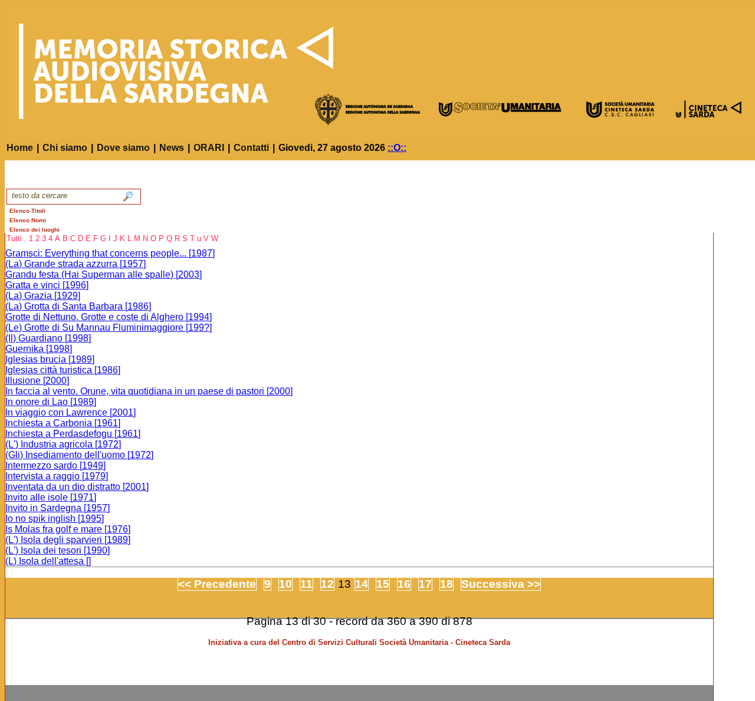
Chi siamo (64, 148)
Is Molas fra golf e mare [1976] (67, 529)
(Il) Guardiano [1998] (48, 338)
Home (19, 148)
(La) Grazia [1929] (42, 296)
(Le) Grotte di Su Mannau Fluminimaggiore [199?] (108, 327)
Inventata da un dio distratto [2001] (77, 487)
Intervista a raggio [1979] (56, 476)
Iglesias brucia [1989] (49, 359)
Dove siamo (123, 148)
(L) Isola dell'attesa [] (48, 561)
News (171, 148)
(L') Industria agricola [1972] (63, 444)
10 (285, 584)
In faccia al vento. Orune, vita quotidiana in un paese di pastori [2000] (149, 391)
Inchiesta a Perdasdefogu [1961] (72, 434)
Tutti (14, 238)
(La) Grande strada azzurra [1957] (75, 264)
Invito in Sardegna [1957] (57, 508)
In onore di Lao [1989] (50, 402)
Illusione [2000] (37, 381)
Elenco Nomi (27, 220)
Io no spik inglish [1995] (54, 519)
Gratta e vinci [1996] (46, 285)
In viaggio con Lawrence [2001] (70, 412)
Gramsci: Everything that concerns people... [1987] (110, 253)
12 (327, 584)
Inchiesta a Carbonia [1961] (62, 423)
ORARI (208, 148)
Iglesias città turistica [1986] (62, 370)
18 (446, 584)
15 (382, 584)
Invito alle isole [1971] (50, 497)
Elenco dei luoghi (34, 229)
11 (306, 584)
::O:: (397, 148)
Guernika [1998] (38, 349)
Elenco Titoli (27, 211)
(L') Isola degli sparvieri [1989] (67, 540)
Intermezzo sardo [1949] (55, 465)
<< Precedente (217, 584)
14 (361, 584)
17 (425, 584)
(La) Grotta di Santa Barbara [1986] (78, 306)
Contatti (251, 148)
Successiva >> (500, 584)
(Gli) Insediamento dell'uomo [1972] (79, 455)
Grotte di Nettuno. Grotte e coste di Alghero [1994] (108, 317)
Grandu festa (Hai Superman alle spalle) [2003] (103, 274)
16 (404, 584)
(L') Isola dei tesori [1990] (57, 550)
